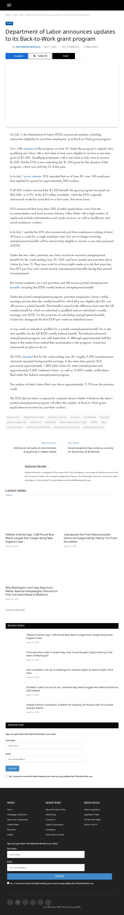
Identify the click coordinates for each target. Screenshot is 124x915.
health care (36, 422)
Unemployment (14, 427)
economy (75, 417)
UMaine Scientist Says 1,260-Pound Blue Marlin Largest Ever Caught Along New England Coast (29, 538)
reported (27, 356)
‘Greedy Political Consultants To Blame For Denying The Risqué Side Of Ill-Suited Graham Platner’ (69, 706)
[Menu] (9, 5)
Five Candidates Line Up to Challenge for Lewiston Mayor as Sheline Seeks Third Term (69, 671)
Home (8, 15)
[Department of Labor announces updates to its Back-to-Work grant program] (62, 95)
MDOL (94, 422)
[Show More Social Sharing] (79, 56)
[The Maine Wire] (62, 5)
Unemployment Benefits (38, 427)
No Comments (70, 47)
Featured (104, 417)
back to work (13, 417)
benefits (15, 287)
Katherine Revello (28, 47)
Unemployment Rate (93, 427)
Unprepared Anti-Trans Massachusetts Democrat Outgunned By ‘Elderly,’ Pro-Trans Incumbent (90, 538)
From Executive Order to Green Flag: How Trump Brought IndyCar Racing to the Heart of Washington (69, 654)
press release (32, 176)
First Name (10, 740)
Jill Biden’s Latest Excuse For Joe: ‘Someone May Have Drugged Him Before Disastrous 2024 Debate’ (72, 689)
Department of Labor (34, 417)
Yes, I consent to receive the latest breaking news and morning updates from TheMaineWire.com (51, 776)
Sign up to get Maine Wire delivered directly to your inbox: (31, 734)
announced (30, 148)
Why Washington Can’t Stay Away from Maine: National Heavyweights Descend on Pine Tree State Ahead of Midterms (31, 591)
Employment (90, 417)
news (104, 422)
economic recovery (57, 417)
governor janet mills (16, 422)
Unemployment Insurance (66, 427)
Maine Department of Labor (73, 422)
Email (8, 753)
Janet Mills (50, 422)
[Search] (115, 5)
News (14, 15)
